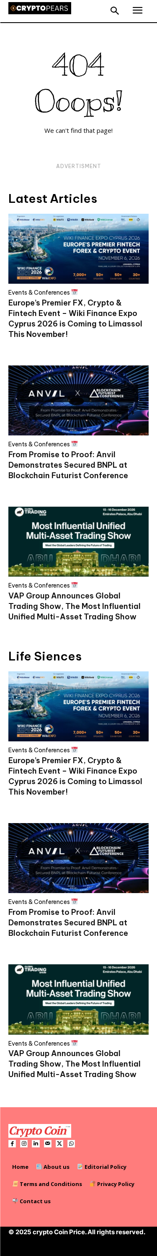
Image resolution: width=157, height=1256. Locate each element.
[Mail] (47, 1143)
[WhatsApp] (71, 1143)
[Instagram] (24, 1143)
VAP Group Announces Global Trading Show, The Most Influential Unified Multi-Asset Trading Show (74, 606)
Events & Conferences (39, 292)
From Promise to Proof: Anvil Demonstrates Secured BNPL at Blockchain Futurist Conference (68, 465)
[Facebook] (12, 1143)
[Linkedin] (35, 1143)
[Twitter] (59, 1143)
